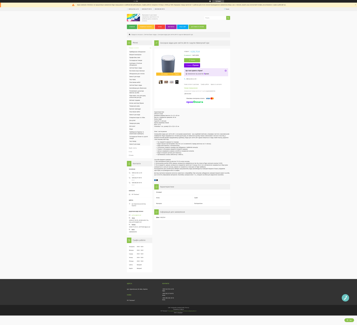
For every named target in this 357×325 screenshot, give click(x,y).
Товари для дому (134, 106)
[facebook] (155, 180)
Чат (350, 320)
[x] (157, 180)
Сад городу (132, 141)
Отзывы (131, 155)
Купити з (189, 65)
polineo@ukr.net (136, 215)
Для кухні (132, 126)
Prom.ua (187, 307)
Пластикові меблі (134, 112)
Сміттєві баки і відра (150, 34)
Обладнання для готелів (136, 73)
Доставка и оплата (197, 27)
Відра (131, 129)
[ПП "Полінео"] (133, 21)
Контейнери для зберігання (137, 88)
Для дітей (132, 120)
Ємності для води (134, 76)
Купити (193, 60)
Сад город (132, 79)
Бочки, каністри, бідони (136, 103)
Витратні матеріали (135, 54)
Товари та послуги (137, 34)
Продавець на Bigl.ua (178, 309)
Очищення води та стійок (137, 117)
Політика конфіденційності (189, 311)
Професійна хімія (134, 57)
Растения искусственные (137, 71)
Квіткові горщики (134, 100)
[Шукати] (228, 18)
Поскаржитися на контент (174, 311)
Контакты (171, 27)
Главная (132, 27)
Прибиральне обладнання (137, 51)
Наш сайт (182, 27)
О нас (160, 27)
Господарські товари (135, 60)
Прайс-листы (133, 148)
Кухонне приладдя (135, 109)
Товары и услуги (146, 27)
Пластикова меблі (134, 82)
